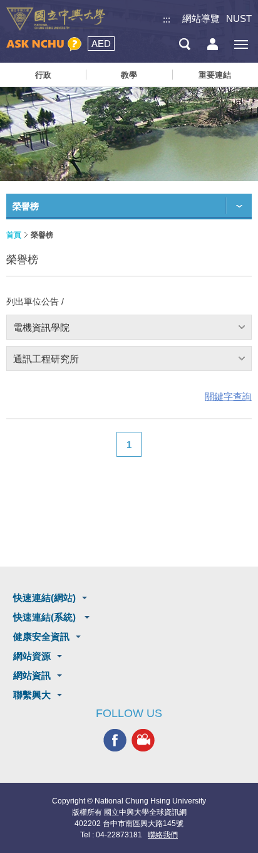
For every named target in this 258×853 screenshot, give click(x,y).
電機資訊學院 (41, 327)
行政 (43, 75)
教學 (129, 75)
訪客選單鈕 (213, 44)
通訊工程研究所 (46, 358)
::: (166, 19)
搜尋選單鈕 (184, 44)
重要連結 (215, 75)
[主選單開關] (241, 44)
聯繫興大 (32, 694)
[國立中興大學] (55, 19)
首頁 (13, 235)
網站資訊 (32, 675)
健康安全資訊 (41, 636)
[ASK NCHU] (43, 44)
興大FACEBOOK (114, 739)
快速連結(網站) (44, 597)
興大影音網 (143, 739)
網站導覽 (201, 18)
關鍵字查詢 (228, 396)
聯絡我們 (163, 834)
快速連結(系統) (45, 617)
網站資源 (32, 656)
